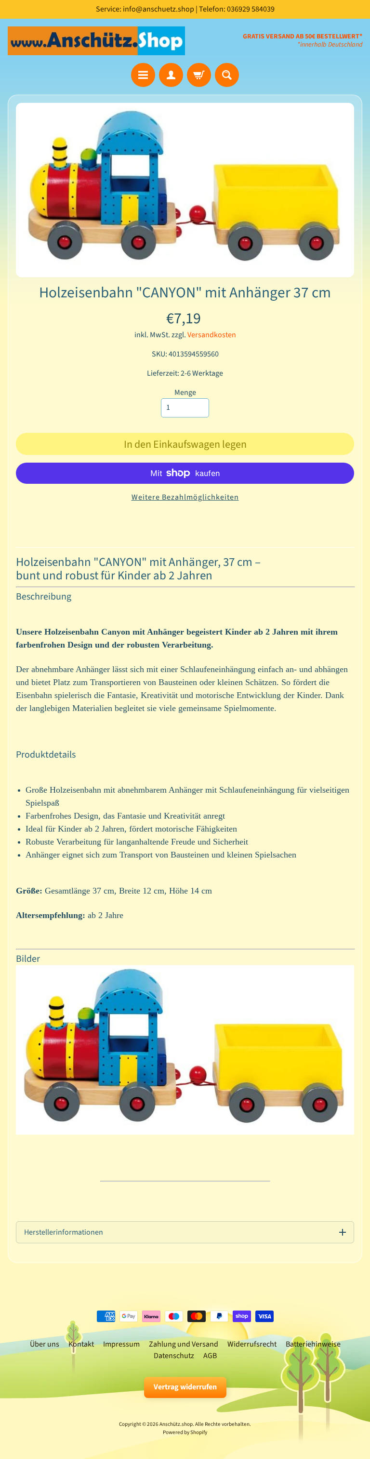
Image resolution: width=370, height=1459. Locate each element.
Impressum (121, 1344)
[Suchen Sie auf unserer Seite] (227, 75)
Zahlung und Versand (183, 1344)
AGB (210, 1355)
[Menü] (143, 75)
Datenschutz (174, 1355)
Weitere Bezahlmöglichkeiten (185, 497)
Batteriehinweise (313, 1344)
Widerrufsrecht (252, 1344)
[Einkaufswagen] (199, 75)
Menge (185, 392)
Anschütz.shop (176, 1424)
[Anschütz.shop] (96, 40)
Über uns (44, 1344)
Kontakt (81, 1344)
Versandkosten (211, 335)
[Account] (171, 75)
